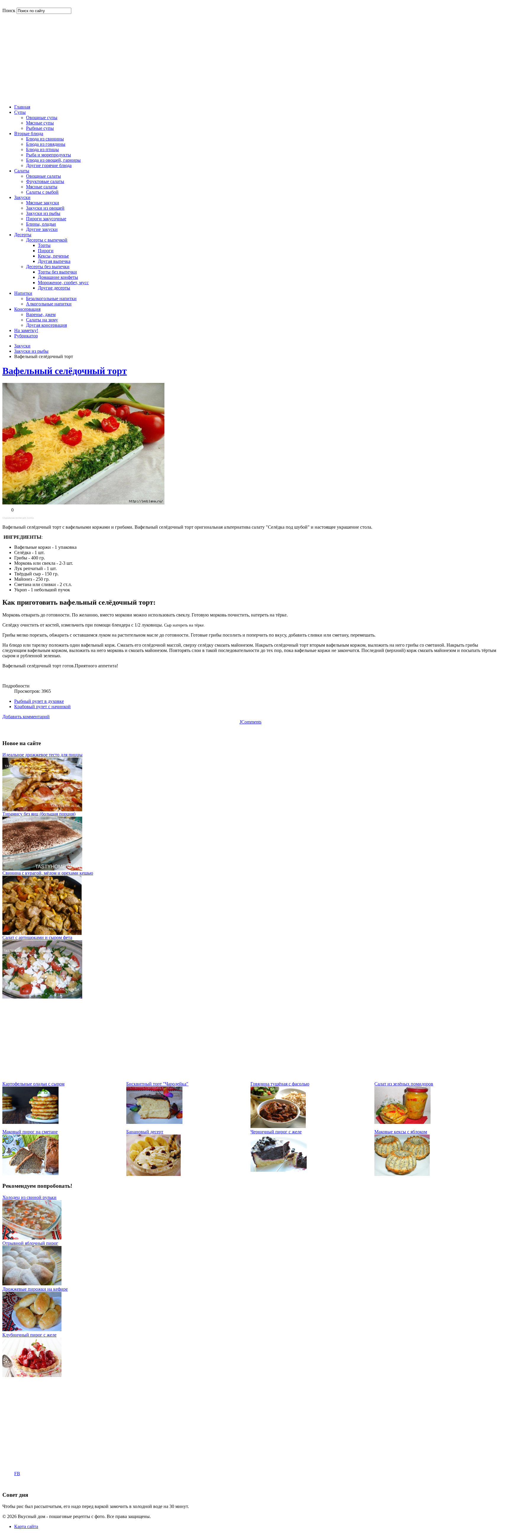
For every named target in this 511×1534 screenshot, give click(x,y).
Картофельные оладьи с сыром (33, 1083)
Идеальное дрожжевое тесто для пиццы (42, 754)
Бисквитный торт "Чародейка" (157, 1083)
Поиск (8, 10)
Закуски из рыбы (31, 351)
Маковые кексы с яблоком (400, 1131)
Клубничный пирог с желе (29, 1334)
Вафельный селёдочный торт (64, 370)
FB (17, 1473)
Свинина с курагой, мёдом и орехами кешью (47, 873)
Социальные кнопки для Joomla (18, 518)
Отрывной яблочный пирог (30, 1243)
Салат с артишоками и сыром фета (37, 937)
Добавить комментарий (26, 716)
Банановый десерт (144, 1131)
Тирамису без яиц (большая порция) (38, 813)
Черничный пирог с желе (276, 1131)
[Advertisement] (250, 58)
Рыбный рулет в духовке (39, 701)
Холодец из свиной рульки (29, 1197)
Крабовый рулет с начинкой (42, 706)
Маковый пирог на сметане (30, 1131)
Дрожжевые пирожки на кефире (35, 1289)
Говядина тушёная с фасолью (279, 1083)
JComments (250, 721)
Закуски (22, 345)
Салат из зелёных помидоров (403, 1083)
